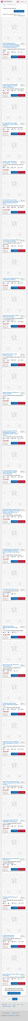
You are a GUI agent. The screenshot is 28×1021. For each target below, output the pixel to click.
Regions (14, 1006)
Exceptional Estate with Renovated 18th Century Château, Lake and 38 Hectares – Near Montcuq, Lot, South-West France (11, 511)
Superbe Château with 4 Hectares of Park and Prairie (11, 393)
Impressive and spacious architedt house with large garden (11, 316)
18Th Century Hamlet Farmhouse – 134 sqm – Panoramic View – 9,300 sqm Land (11, 783)
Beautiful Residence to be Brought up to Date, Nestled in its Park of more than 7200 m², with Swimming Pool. (11, 551)
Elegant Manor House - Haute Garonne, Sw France (10, 354)
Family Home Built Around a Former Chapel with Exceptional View (10, 704)
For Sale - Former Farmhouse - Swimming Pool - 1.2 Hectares (10, 162)
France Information (6, 1006)
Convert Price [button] (5, 56)
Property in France (6, 1013)
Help (14, 1004)
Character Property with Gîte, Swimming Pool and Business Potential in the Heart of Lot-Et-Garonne (10, 433)
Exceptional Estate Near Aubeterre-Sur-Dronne (8, 936)
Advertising (4, 1004)
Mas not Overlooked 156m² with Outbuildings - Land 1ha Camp (10, 820)
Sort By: (15, 15)
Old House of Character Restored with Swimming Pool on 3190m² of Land (11, 743)
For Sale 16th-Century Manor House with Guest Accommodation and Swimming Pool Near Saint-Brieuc (11, 202)
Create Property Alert (19, 11)
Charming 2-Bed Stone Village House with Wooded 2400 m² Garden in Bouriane (10, 472)
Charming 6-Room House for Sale (11, 589)
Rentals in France (15, 1013)
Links (10, 1004)
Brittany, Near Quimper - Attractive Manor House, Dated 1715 (10, 627)
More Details (14, 56)
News (22, 1004)
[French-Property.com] (6, 1)
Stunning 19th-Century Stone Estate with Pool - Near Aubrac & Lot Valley (10, 124)
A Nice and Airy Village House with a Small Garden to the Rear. (11, 279)
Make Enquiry (21, 56)
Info (18, 1004)
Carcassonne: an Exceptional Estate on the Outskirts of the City (11, 240)
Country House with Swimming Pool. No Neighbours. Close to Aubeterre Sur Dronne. (10, 86)
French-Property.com (11, 1015)
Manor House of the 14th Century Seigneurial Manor (11, 665)
